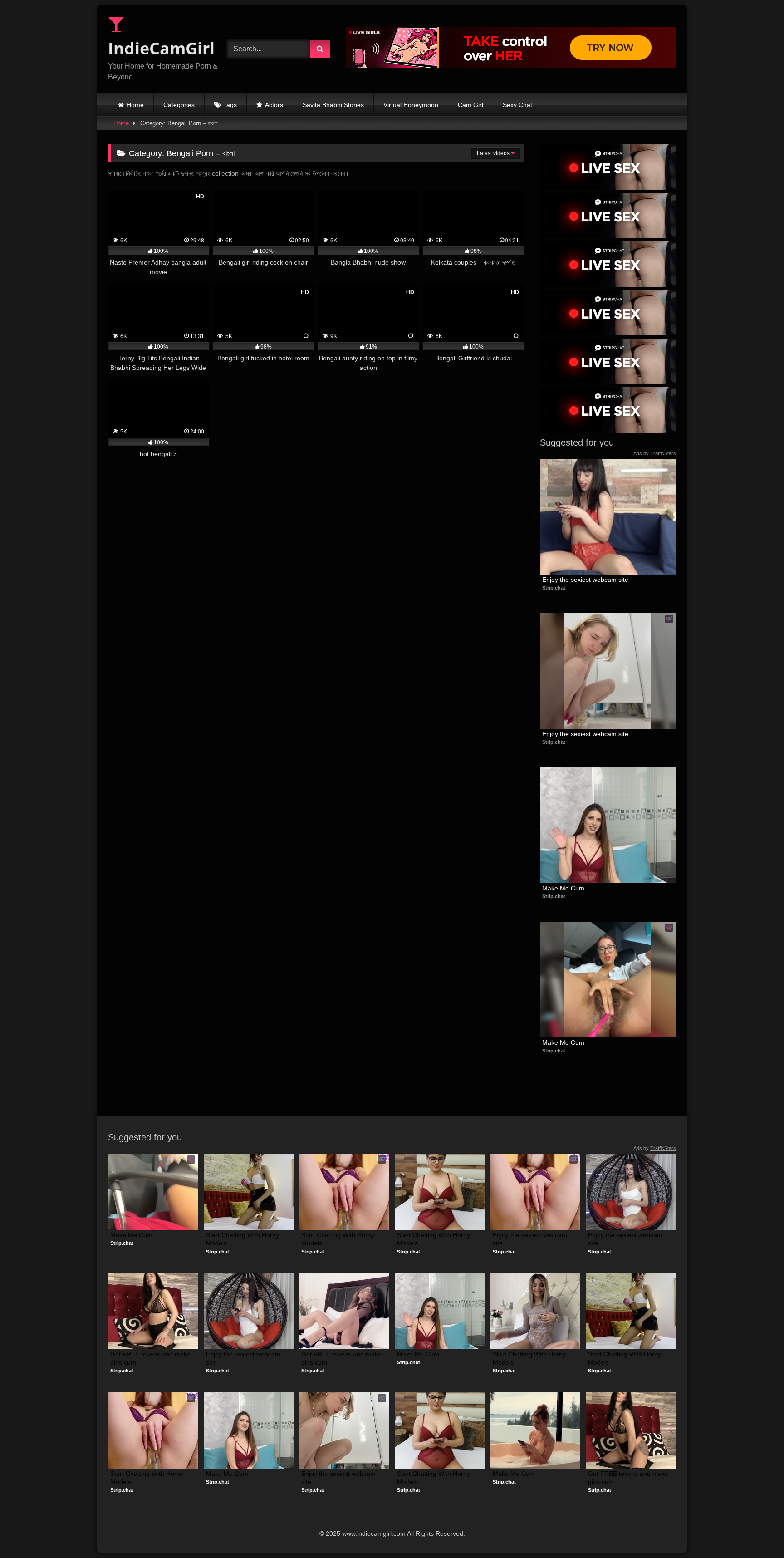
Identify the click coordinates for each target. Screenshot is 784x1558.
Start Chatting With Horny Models (243, 1239)
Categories (179, 104)
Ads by (654, 453)
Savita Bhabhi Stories (333, 104)
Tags (230, 104)
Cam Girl (470, 104)
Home (135, 104)
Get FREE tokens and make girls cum (151, 1358)
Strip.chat (553, 587)
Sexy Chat (517, 104)
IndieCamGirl (161, 48)
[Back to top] (756, 1531)
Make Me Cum (563, 888)
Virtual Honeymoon (410, 104)
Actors (274, 104)
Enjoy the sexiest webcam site (585, 579)
